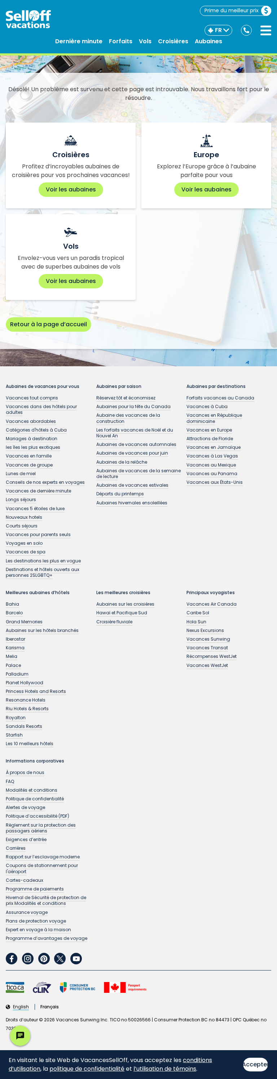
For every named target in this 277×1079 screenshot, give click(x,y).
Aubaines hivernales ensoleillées (131, 503)
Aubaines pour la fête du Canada (133, 406)
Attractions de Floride (209, 438)
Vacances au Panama (211, 473)
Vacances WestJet (207, 665)
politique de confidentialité (86, 1069)
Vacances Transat (207, 648)
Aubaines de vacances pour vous (42, 386)
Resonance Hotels (25, 700)
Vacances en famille (29, 456)
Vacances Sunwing (208, 639)
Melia (11, 656)
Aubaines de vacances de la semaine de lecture (138, 473)
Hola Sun (196, 622)
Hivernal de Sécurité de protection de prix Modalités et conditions (46, 900)
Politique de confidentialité (35, 799)
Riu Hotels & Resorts (27, 709)
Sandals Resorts (24, 726)
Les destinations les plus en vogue (43, 561)
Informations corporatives (35, 761)
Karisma (15, 648)
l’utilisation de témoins (164, 1069)
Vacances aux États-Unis (214, 482)
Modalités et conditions (31, 790)
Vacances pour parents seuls (38, 534)
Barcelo (14, 613)
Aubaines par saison (118, 386)
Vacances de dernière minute (38, 491)
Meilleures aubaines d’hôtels (38, 593)
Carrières (16, 848)
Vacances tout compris (32, 398)
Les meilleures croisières (123, 593)
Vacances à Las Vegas (212, 456)
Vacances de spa (25, 552)
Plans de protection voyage (36, 921)
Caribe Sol (197, 613)
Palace (13, 665)
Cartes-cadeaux (24, 880)
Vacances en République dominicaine (214, 418)
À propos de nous (25, 772)
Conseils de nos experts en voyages (45, 482)
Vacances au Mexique (211, 465)
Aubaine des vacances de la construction (128, 418)
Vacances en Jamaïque (213, 447)
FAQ (10, 781)
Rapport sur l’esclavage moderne (43, 857)
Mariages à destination (31, 438)
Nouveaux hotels (24, 517)
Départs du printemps (120, 494)
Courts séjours (22, 526)
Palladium (17, 674)
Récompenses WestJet (211, 656)
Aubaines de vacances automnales (136, 444)
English (21, 1007)
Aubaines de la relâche (121, 462)
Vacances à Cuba (207, 406)
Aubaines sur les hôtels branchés (42, 630)
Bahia (12, 604)
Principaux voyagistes (210, 593)
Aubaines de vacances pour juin (132, 453)
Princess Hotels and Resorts (36, 691)
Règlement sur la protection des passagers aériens (41, 828)
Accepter (255, 1064)
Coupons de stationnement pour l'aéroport (42, 868)
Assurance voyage (27, 912)
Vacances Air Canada (211, 604)
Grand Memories (24, 622)
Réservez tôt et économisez (125, 398)
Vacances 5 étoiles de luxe (35, 508)
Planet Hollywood (24, 683)
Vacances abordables (31, 421)
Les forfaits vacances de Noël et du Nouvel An (134, 433)
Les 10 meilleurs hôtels (29, 743)
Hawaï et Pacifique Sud (121, 613)
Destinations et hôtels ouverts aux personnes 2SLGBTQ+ (42, 572)
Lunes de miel (21, 473)
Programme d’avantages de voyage (46, 938)
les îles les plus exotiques (33, 447)
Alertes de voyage (25, 807)
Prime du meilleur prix (232, 10)
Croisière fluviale (114, 622)
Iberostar (15, 639)
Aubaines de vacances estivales (132, 485)
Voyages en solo (24, 543)
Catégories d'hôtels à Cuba (36, 430)
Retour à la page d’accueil (48, 324)
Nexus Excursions (205, 630)
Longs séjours (21, 499)
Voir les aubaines (71, 189)
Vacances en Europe (209, 430)
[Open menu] (265, 31)
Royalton (16, 718)
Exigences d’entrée (26, 839)
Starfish (14, 735)
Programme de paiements (35, 889)
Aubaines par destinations (216, 386)
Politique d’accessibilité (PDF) (37, 816)
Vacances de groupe (29, 465)
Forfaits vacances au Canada (220, 398)
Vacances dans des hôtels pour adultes (41, 409)
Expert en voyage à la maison (38, 930)
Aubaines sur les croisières (125, 604)
